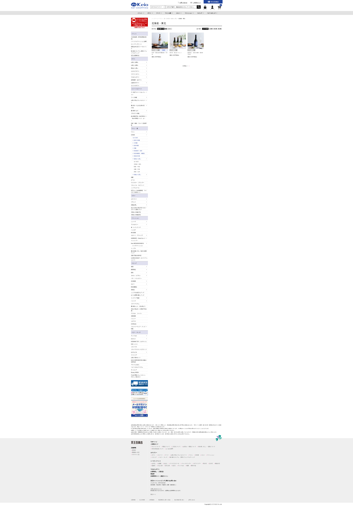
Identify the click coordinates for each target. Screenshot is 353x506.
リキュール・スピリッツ (137, 185)
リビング (199, 13)
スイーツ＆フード (136, 89)
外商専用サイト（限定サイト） (160, 476)
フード (158, 13)
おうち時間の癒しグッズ (137, 295)
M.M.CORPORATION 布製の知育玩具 (138, 361)
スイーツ (160, 455)
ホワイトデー (197, 463)
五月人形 (167, 465)
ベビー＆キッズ (211, 13)
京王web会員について (157, 448)
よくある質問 (169, 448)
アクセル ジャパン (136, 313)
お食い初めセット (136, 357)
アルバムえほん (135, 364)
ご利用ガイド (197, 2)
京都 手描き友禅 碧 (136, 255)
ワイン (191, 455)
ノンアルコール (135, 187)
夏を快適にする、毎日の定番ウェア (139, 252)
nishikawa (133, 324)
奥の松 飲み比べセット (176, 52)
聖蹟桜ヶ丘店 (135, 452)
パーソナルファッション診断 (139, 41)
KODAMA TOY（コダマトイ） (139, 341)
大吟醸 (135, 143)
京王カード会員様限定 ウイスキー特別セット (139, 191)
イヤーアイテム (135, 303)
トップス (133, 248)
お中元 (153, 463)
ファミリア (134, 355)
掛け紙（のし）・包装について (206, 446)
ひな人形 (160, 465)
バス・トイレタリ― (136, 278)
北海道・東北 (137, 164)
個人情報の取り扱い (179, 499)
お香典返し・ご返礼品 (157, 471)
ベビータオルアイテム (137, 367)
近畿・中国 (137, 169)
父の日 (211, 463)
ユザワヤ (133, 321)
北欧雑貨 (133, 316)
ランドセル (181, 465)
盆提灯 (153, 465)
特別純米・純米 (138, 150)
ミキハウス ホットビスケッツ (139, 349)
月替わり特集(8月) (136, 214)
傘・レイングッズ (136, 227)
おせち (165, 463)
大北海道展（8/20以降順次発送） (138, 38)
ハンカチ (133, 230)
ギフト (149, 13)
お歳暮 (159, 463)
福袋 (187, 465)
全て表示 (135, 137)
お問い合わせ (183, 2)
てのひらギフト (155, 469)
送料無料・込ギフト (136, 80)
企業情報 (133, 499)
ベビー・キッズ (135, 332)
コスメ (178, 13)
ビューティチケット (136, 44)
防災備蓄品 (134, 287)
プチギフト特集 (135, 113)
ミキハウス (134, 346)
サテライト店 (135, 454)
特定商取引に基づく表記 (164, 499)
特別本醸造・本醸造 (139, 153)
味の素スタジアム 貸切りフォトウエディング (139, 52)
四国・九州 (137, 171)
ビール (133, 180)
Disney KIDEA (135, 372)
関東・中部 (137, 166)
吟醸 (135, 148)
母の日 (205, 463)
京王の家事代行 (135, 55)
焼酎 (132, 177)
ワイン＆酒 (168, 13)
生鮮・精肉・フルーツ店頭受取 (139, 124)
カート (219, 8)
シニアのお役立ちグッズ (137, 292)
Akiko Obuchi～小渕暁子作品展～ (139, 310)
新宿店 (134, 450)
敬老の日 (217, 463)
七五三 (174, 465)
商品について (166, 446)
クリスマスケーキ (174, 463)
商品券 (152, 474)
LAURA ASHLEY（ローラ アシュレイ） (139, 259)
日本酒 (197, 455)
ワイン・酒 (134, 128)
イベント (140, 13)
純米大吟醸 (137, 140)
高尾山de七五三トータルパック (139, 47)
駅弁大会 (193, 465)
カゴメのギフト (135, 85)
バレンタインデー (186, 463)
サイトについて (156, 446)
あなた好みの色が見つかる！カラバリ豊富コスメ (139, 208)
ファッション (188, 13)
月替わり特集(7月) (136, 212)
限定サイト (153, 494)
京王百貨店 (214, 504)
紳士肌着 (133, 232)
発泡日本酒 (137, 156)
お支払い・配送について (189, 446)
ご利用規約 (151, 499)
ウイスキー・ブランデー (137, 182)
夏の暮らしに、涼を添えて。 (139, 306)
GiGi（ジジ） (134, 344)
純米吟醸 (136, 145)
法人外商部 (142, 499)
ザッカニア (134, 370)
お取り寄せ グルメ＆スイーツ (179, 455)
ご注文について (176, 446)
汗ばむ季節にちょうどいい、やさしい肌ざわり (139, 376)
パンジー (133, 318)
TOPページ (154, 442)
